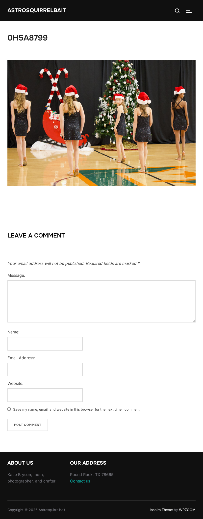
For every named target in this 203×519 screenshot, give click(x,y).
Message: (16, 275)
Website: (15, 383)
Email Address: (21, 357)
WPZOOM (187, 510)
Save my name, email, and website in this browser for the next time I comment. (77, 409)
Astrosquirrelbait (36, 10)
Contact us (80, 481)
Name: (13, 331)
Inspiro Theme (161, 510)
